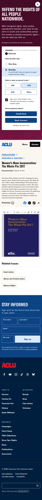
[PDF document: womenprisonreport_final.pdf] (21, 234)
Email (5, 328)
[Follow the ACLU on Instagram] (15, 374)
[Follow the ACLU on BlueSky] (33, 374)
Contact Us (6, 399)
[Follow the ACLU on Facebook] (4, 374)
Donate (35, 144)
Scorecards (6, 454)
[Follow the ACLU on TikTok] (21, 374)
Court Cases (7, 431)
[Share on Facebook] (24, 203)
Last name (23, 320)
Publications (8, 155)
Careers (5, 394)
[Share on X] (29, 203)
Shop (25, 399)
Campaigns (6, 426)
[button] (34, 203)
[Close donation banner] (37, 4)
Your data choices (8, 476)
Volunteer (27, 408)
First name (7, 320)
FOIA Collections (9, 435)
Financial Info (8, 403)
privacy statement (31, 349)
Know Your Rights (9, 440)
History (5, 408)
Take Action (28, 403)
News (4, 445)
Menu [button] (25, 144)
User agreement (7, 474)
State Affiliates (8, 412)
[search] (37, 485)
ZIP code (6, 337)
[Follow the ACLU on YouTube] (10, 374)
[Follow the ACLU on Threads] (27, 374)
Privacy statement (21, 474)
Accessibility (21, 476)
